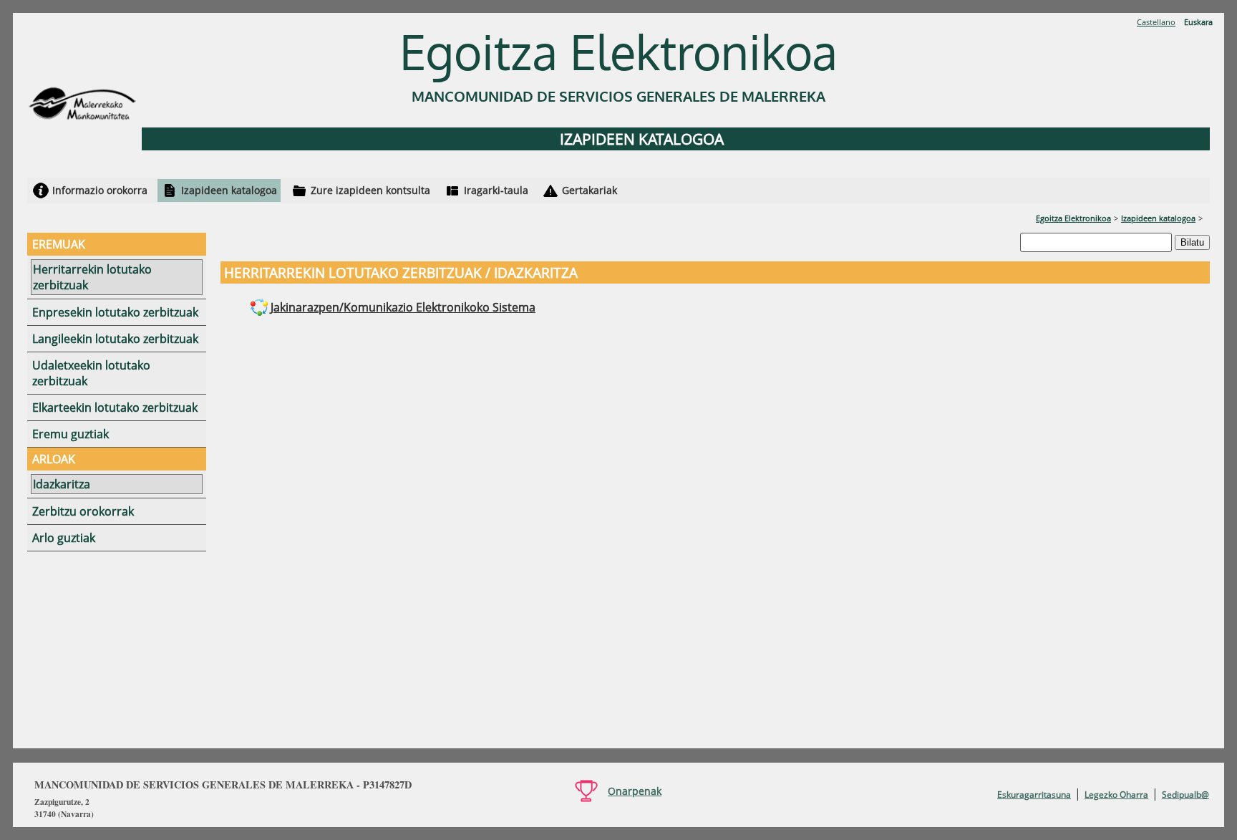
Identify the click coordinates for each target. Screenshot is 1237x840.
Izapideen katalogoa (229, 190)
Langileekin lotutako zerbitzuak (115, 339)
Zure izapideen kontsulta (370, 190)
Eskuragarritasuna (1034, 794)
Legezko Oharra (1116, 794)
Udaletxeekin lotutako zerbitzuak (91, 373)
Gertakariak (589, 190)
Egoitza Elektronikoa (1073, 218)
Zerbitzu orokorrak (83, 511)
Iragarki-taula (496, 190)
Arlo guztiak (63, 538)
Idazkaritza (61, 484)
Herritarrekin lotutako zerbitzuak (92, 277)
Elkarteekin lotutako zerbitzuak (115, 407)
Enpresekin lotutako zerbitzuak (115, 312)
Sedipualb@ (1185, 794)
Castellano (1156, 21)
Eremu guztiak (70, 434)
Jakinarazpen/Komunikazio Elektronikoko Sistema (403, 307)
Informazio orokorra (99, 190)
